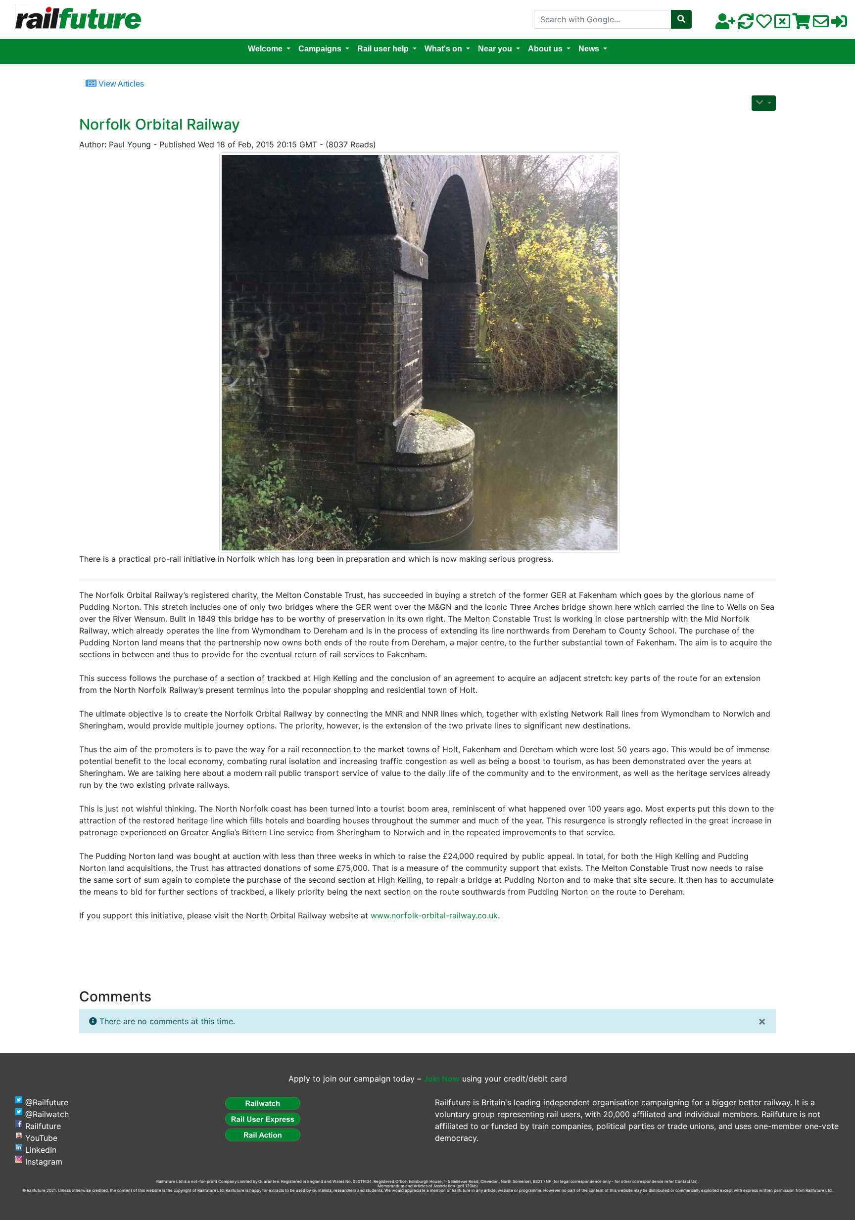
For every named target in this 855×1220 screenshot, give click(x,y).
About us (545, 49)
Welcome (265, 49)
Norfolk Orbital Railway (159, 124)
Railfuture (43, 1126)
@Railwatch (47, 1114)
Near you (495, 49)
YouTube (41, 1138)
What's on (443, 49)
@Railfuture (46, 1102)
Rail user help (383, 49)
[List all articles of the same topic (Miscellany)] (423, 352)
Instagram (43, 1162)
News (588, 49)
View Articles (120, 84)
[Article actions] (764, 103)
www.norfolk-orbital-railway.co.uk (434, 915)
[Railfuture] (75, 19)
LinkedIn (40, 1150)
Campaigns (319, 49)
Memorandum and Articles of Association (416, 1185)
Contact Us (685, 1181)
